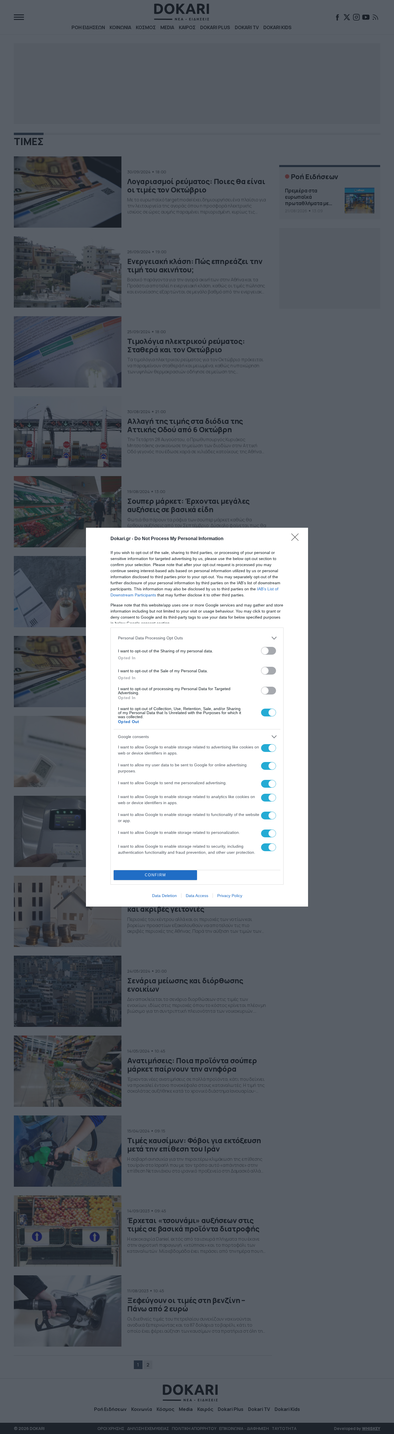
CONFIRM (155, 875)
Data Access (197, 895)
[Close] (296, 538)
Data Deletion (164, 895)
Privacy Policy (229, 895)
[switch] (268, 651)
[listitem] (197, 638)
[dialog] (197, 717)
